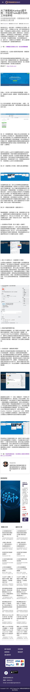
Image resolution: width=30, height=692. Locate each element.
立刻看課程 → (25, 519)
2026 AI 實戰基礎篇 (24, 484)
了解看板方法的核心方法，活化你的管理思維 (17, 46)
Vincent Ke (5, 23)
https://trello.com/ (11, 66)
